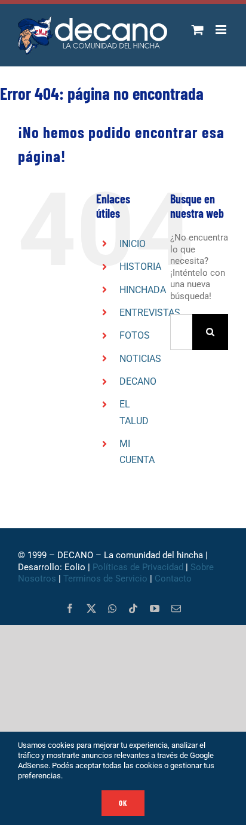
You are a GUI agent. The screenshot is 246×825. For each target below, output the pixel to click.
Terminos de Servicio (105, 578)
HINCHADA (142, 290)
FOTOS (134, 335)
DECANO (137, 381)
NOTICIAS (140, 358)
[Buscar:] (181, 331)
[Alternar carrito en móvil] (198, 29)
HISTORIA (140, 266)
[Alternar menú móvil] (222, 29)
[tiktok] (133, 608)
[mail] (176, 608)
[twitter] (91, 608)
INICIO (132, 243)
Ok (123, 803)
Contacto (174, 578)
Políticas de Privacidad (138, 567)
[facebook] (70, 608)
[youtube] (154, 608)
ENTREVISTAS (149, 312)
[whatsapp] (112, 608)
